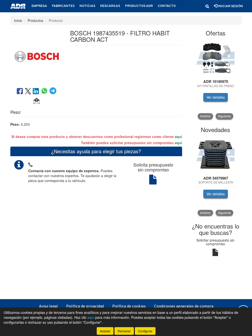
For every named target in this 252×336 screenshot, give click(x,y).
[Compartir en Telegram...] (52, 91)
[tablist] (215, 79)
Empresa (39, 6)
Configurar (145, 331)
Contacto (167, 6)
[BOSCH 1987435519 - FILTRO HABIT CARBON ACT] (36, 55)
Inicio (18, 20)
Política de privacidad (85, 306)
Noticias (87, 6)
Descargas (110, 6)
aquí (178, 136)
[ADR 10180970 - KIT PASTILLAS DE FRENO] (215, 58)
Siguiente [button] (224, 116)
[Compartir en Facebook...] (19, 91)
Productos (35, 20)
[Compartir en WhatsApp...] (45, 91)
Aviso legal (48, 306)
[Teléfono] (30, 164)
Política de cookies (129, 306)
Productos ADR (139, 6)
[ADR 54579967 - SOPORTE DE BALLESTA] (215, 154)
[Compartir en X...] (28, 91)
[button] (207, 6)
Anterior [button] (205, 116)
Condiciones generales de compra (183, 306)
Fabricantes (63, 6)
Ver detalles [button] (215, 97)
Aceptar (105, 331)
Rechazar (124, 331)
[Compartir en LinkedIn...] (36, 91)
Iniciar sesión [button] (230, 6)
